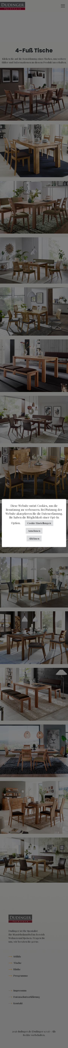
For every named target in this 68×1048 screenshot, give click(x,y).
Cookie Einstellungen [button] (39, 523)
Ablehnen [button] (34, 538)
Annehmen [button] (34, 530)
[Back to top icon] (60, 1040)
